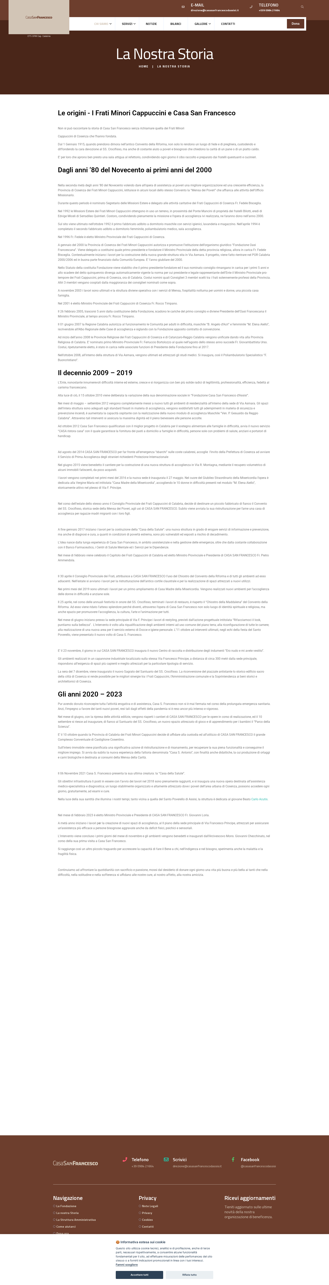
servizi (127, 23)
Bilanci (175, 23)
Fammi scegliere (127, 1264)
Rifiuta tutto (189, 1274)
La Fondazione (66, 1206)
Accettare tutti (139, 1274)
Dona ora (62, 1233)
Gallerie (201, 23)
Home (144, 66)
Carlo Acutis (259, 799)
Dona (295, 23)
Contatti (228, 23)
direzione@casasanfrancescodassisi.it (197, 1166)
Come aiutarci (66, 1226)
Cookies (147, 1219)
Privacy (147, 1213)
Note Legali (150, 1206)
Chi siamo (101, 23)
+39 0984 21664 (143, 1166)
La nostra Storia (67, 1213)
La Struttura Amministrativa (76, 1219)
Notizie (151, 23)
